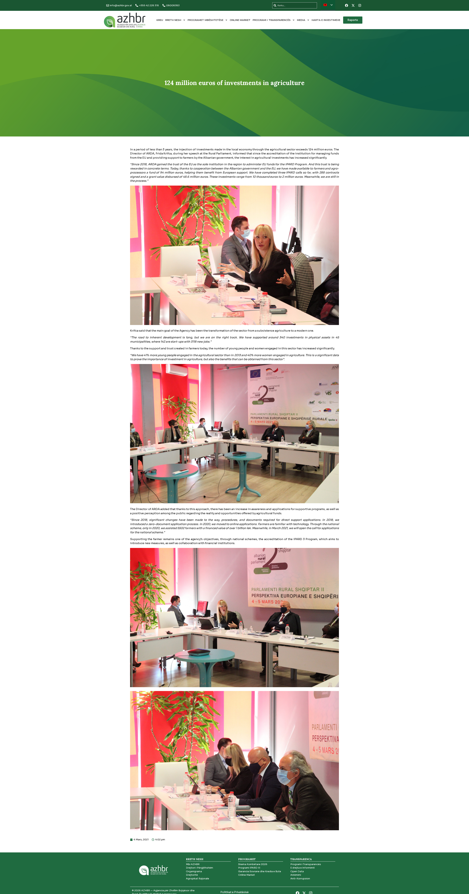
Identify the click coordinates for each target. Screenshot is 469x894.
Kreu (159, 20)
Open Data (297, 871)
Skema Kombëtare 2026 (252, 864)
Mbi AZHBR (193, 864)
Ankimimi (295, 874)
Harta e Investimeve (326, 20)
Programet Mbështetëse (205, 20)
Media (301, 20)
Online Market (240, 20)
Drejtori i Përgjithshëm (199, 867)
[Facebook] (346, 5)
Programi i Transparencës (272, 20)
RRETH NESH (173, 20)
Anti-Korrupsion (300, 878)
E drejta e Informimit (302, 867)
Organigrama (194, 871)
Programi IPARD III (249, 867)
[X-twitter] (353, 5)
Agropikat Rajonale (197, 878)
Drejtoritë (192, 874)
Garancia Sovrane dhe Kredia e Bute (259, 871)
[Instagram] (360, 5)
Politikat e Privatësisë (234, 892)
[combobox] (294, 5)
